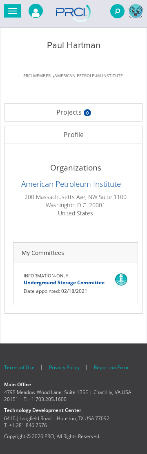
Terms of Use (19, 367)
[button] (12, 11)
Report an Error (111, 367)
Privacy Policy (64, 367)
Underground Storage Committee (64, 282)
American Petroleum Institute (71, 184)
